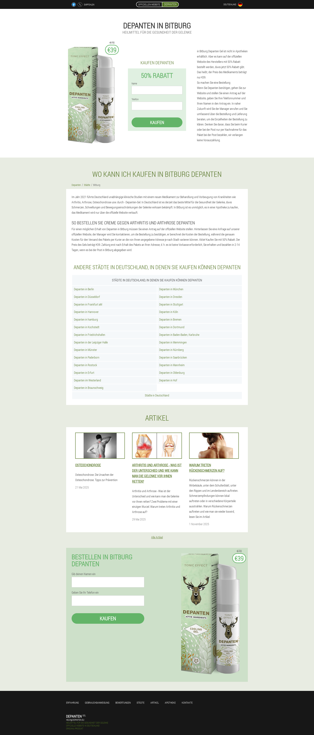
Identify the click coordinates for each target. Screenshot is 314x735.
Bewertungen (123, 702)
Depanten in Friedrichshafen (89, 335)
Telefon (135, 99)
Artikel (154, 702)
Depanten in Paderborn (86, 357)
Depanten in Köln (168, 312)
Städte (140, 702)
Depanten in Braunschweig (88, 388)
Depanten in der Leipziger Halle (91, 342)
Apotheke (170, 702)
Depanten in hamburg (86, 319)
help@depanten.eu (75, 719)
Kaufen (157, 122)
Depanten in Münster (85, 350)
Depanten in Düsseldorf (87, 297)
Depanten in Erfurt (84, 372)
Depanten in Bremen (170, 319)
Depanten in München (171, 289)
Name (134, 83)
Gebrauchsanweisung (97, 702)
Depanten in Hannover (86, 312)
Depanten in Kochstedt (86, 327)
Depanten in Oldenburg (172, 372)
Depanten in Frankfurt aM (88, 304)
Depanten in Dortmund (171, 327)
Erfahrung (72, 702)
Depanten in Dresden (170, 297)
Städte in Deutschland (157, 395)
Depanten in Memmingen (173, 342)
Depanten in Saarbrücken (173, 357)
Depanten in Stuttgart (171, 304)
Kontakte (187, 702)
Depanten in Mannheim (172, 365)
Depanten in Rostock (85, 365)
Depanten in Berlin (84, 289)
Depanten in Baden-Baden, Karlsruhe (179, 335)
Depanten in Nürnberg (171, 350)
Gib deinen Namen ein (84, 574)
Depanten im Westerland (87, 380)
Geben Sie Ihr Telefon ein (85, 592)
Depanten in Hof (168, 380)
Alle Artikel (157, 537)
